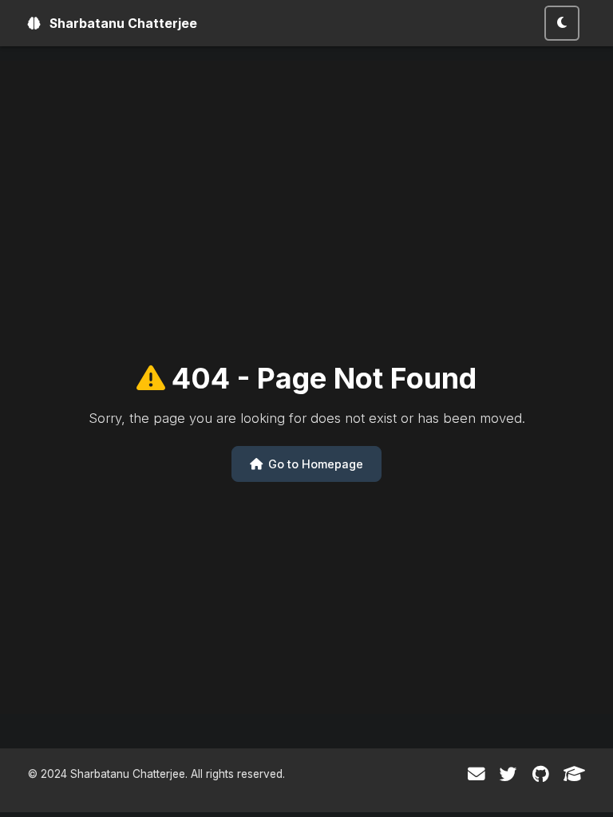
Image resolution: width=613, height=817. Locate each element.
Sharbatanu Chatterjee (121, 23)
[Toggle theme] (561, 23)
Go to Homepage (314, 464)
